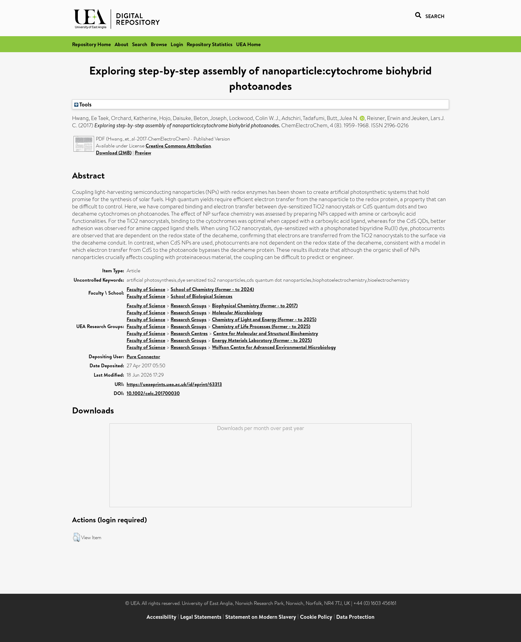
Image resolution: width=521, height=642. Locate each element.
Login (177, 44)
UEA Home (248, 44)
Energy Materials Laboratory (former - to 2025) (262, 340)
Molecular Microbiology (237, 312)
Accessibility (161, 617)
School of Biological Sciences (201, 296)
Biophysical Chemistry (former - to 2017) (255, 305)
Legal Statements (200, 617)
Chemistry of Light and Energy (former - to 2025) (264, 319)
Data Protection (355, 617)
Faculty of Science (146, 289)
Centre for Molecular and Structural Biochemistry (265, 333)
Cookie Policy (316, 617)
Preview (143, 152)
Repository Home (91, 44)
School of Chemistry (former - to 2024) (212, 289)
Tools (85, 104)
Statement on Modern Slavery (260, 617)
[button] (76, 537)
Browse (159, 44)
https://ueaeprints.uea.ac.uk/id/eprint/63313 (174, 384)
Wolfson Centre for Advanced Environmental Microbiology (274, 347)
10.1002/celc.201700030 (153, 393)
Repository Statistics (209, 44)
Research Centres (189, 333)
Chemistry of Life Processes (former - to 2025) (261, 326)
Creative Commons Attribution (178, 145)
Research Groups (189, 305)
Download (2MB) (113, 152)
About (121, 44)
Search (139, 44)
